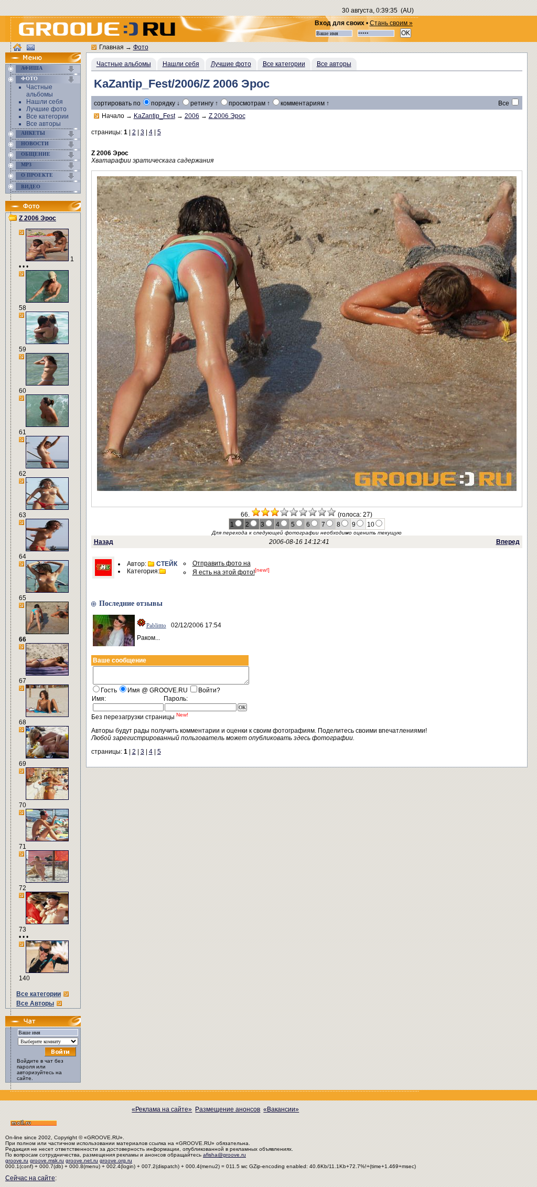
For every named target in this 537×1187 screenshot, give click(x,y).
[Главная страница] (34, 61)
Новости (35, 143)
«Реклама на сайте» (162, 1109)
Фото (29, 78)
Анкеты (33, 133)
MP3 (26, 164)
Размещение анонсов (227, 1109)
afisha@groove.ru (224, 1155)
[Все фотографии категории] (163, 571)
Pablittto (156, 625)
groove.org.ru (116, 1160)
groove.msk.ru (47, 1160)
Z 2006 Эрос (37, 218)
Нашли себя (44, 101)
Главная (111, 47)
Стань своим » (391, 23)
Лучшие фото (46, 109)
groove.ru (16, 1160)
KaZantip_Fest (154, 116)
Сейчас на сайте (30, 1178)
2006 (192, 116)
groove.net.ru (82, 1160)
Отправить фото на (221, 563)
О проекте (37, 175)
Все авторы (43, 123)
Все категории (47, 116)
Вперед (508, 542)
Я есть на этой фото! (223, 572)
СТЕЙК (166, 564)
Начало (113, 116)
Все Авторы (35, 1003)
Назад (103, 542)
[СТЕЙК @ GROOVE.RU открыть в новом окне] (103, 574)
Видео (30, 186)
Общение (35, 154)
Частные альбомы (39, 90)
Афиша (31, 68)
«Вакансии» (281, 1109)
